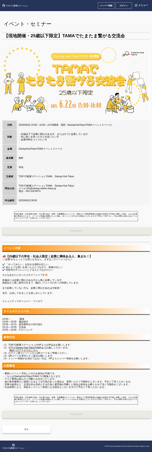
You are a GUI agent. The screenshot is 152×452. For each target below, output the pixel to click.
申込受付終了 (76, 231)
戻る (26, 429)
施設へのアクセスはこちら (23, 350)
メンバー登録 (106, 5)
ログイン (124, 5)
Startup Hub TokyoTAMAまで (30, 347)
